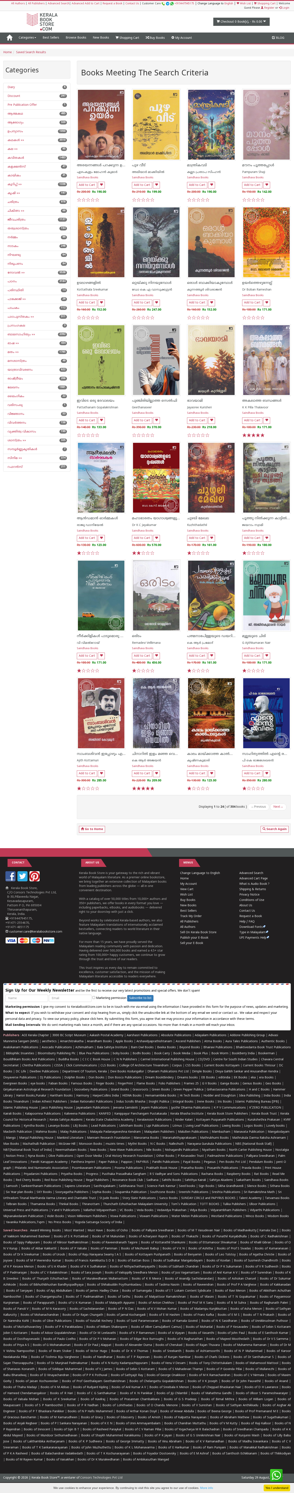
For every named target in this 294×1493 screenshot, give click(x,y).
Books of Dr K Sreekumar (21, 1255)
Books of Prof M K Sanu (195, 1303)
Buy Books (157, 38)
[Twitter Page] (23, 880)
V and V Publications (66, 1210)
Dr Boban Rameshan (256, 290)
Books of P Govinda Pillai (224, 1369)
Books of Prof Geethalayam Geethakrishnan (93, 1381)
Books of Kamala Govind (180, 1321)
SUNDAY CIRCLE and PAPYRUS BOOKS (208, 1198)
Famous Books (81, 1084)
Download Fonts (251, 927)
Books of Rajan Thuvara (203, 1345)
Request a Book (112, 3)
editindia (224, 1077)
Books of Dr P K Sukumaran (222, 1267)
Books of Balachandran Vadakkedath (57, 1454)
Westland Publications (227, 1216)
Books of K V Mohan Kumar (156, 1309)
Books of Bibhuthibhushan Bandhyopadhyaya (51, 1285)
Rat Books (261, 1174)
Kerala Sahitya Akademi (66, 1120)
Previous (258, 807)
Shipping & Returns (252, 889)
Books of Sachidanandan (87, 1309)
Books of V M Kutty (223, 1423)
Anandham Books (99, 1041)
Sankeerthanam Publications (41, 1186)
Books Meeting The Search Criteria (145, 73)
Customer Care (168, 3)
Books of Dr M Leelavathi (97, 1333)
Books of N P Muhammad (243, 1351)
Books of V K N (173, 1248)
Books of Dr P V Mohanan (97, 1339)
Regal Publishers (97, 1180)
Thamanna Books (42, 1204)
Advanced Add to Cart (85, 3)
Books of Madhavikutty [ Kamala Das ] (250, 1230)
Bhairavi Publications (217, 1047)
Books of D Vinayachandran (49, 1375)
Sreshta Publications (226, 1192)
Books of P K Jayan (158, 1435)
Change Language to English (200, 873)
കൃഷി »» (13, 193)
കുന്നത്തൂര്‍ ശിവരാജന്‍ (204, 290)
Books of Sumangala (137, 1291)
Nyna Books (36, 1156)
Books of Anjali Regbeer (20, 1423)
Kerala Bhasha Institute (187, 1114)
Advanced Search (58, 3)
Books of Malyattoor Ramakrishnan (160, 1297)
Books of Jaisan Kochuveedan (36, 1381)
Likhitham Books (131, 1126)
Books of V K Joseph (202, 1381)
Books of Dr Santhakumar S (253, 1357)
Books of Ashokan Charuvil (237, 1279)
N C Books (157, 1144)
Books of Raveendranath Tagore (115, 1242)
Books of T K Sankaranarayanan (45, 1447)
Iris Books (225, 1102)
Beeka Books (166, 1047)
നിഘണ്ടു (14, 255)
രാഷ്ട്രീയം (15, 379)
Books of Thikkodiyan (275, 1454)
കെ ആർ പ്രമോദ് (200, 643)
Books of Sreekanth (167, 1351)
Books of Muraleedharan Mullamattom (100, 1279)
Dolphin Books (74, 1077)
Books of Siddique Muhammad (60, 1369)
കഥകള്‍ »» (15, 140)
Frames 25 (191, 1084)
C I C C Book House (96, 1059)
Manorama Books (146, 1138)
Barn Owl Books (142, 1047)
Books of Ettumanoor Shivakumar (213, 1242)
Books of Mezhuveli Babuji (140, 1248)
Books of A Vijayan (171, 1333)
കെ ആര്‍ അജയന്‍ (146, 760)
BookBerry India (243, 1053)
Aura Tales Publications (241, 1041)
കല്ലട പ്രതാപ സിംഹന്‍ (204, 172)
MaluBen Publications (193, 1132)
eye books (38, 1084)
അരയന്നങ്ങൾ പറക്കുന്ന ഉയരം (103, 165)
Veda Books (145, 1210)
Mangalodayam (278, 1132)
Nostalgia (282, 1150)
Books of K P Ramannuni (137, 1333)
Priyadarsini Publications (40, 1174)
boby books (121, 1053)
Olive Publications (60, 1156)
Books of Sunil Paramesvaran (137, 1321)
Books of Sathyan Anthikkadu (237, 1405)
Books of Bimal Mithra (217, 1399)
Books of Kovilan (218, 1261)
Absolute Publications (176, 1035)
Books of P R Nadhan (82, 1405)
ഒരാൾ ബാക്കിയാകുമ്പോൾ (210, 283)
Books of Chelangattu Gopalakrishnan (156, 1381)
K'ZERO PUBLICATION (265, 1108)
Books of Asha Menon (246, 1309)
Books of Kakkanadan (275, 1285)
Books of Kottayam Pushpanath (147, 1255)
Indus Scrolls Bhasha (130, 1102)
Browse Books (76, 38)
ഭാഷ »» (13, 343)
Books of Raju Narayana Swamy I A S (94, 1255)
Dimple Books (202, 1071)
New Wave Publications (126, 1150)
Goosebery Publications (90, 1090)
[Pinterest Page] (35, 880)
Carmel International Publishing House (167, 1059)
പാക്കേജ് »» (16, 299)
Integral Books (183, 1102)
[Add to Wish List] (101, 185)
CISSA (58, 1065)
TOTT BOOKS (209, 1204)
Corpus (177, 1065)
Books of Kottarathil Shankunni (163, 1242)
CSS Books (193, 1065)
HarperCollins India (106, 1096)
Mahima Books (46, 1132)
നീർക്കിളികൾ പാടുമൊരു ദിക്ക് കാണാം (110, 636)
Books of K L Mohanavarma (135, 1447)
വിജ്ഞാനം (15, 414)
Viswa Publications (123, 1216)
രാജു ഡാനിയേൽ (90, 525)
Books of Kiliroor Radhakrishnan (65, 1242)
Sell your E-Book (191, 943)
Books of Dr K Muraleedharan (98, 1460)
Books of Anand (276, 1381)
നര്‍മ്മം (12, 237)
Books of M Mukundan (108, 1236)
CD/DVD (204, 1059)
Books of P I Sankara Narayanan (64, 1423)
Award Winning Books (45, 1230)
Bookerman (266, 1053)
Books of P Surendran (256, 1273)
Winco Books (255, 1216)
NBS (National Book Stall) (253, 1144)
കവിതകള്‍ (15, 158)
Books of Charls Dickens (212, 1357)
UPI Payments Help (252, 938)
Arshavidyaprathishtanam (154, 1041)
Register (268, 8)
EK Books (240, 1077)
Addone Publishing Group (247, 1035)
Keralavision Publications (154, 1120)
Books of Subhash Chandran (179, 1267)
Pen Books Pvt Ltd (232, 1162)
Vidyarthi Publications (265, 1210)
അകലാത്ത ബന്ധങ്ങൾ (262, 401)
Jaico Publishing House (57, 1108)
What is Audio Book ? (254, 884)
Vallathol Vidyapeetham (99, 1210)
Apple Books (124, 1041)
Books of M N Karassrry (49, 1309)
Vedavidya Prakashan (171, 1210)
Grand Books (120, 1090)
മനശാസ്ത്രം (17, 361)
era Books (266, 1077)
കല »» (12, 149)
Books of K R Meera (146, 1279)
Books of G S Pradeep (180, 1399)
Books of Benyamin (188, 1255)
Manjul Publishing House (36, 1138)
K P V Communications (230, 1108)
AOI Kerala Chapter (35, 1035)
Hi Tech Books (190, 1096)
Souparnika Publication (131, 1192)
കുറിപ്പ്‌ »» (14, 184)
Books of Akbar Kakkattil (39, 1248)
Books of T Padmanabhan (85, 1297)
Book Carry (162, 1053)
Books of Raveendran (198, 1285)
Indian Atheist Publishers (49, 1102)
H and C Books (259, 1090)
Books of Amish (149, 1417)
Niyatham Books (214, 1150)
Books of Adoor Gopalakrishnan (53, 1333)
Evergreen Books (15, 1084)
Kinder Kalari (184, 1120)
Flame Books (145, 1084)
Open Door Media (89, 1156)
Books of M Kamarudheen (58, 1417)
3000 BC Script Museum (69, 1035)
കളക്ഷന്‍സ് (16, 167)
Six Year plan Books (19, 1192)
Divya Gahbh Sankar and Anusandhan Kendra (246, 1071)
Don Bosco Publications (125, 1077)
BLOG (279, 38)
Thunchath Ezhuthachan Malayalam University (135, 1204)
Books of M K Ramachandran (209, 1375)
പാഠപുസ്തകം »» (20, 317)
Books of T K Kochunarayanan (108, 1454)
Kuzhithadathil (197, 525)
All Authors (18, 3)
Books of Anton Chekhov (156, 1303)
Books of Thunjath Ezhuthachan (45, 1279)
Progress (92, 1174)
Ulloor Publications (262, 1204)
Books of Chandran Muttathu (185, 1423)
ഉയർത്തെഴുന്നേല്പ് (257, 283)
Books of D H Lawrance (261, 1387)
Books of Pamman (104, 1248)
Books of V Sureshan (197, 1405)
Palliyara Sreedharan (260, 1156)
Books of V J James (98, 1369)
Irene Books (205, 1102)
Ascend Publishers (188, 1041)
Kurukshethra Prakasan (264, 1120)
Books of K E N (101, 1423)
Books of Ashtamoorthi (203, 1351)
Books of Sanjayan (19, 1291)
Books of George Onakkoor (166, 1375)
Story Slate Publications (139, 1198)
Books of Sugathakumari (270, 1417)
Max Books (11, 1144)
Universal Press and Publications (25, 1210)
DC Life (21, 1071)
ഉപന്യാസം (15, 131)
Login (285, 8)
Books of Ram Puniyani (209, 1447)
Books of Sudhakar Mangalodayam (178, 1261)
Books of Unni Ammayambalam (138, 1423)
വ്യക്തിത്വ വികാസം (21, 432)
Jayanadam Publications (93, 1108)
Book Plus (201, 1053)
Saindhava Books (87, 177)
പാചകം (13, 308)
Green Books (161, 1090)
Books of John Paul (231, 1333)
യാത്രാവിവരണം (20, 370)
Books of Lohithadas (117, 1405)
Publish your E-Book (194, 938)
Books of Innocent (37, 1429)
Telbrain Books (16, 1204)
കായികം (14, 175)
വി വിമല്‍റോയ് (88, 643)
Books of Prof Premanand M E (256, 1411)
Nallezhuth (176, 1144)
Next (278, 807)
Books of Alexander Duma (133, 1345)
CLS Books (108, 1065)
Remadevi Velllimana (146, 643)
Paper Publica (108, 1162)
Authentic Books (273, 1041)
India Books (272, 1096)
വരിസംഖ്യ (15, 405)
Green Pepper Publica (188, 1090)
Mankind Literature (70, 1138)
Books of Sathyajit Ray (127, 1375)
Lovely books (275, 1126)
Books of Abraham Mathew (229, 1417)
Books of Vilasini (202, 1297)
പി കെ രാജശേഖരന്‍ (258, 760)
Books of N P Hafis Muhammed (90, 1411)
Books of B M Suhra (231, 1303)
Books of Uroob (54, 1255)
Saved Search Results (31, 52)
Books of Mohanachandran (39, 1315)
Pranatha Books (192, 1168)
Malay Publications (73, 1132)
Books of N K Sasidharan (219, 1321)
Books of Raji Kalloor (256, 1423)
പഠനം (12, 281)
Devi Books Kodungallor (127, 1071)
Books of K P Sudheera (85, 1441)
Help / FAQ (247, 922)
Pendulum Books (261, 1162)
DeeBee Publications (44, 1071)
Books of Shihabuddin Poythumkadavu (114, 1285)
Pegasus (210, 1162)
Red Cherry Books (28, 1180)
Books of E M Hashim (164, 1315)
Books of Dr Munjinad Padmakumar (62, 1363)
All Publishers (36, 3)
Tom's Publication (183, 1204)
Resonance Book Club (127, 1180)
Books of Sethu (119, 1297)
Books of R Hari (61, 1393)
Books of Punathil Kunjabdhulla (224, 1236)
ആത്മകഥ (15, 114)
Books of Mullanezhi (259, 1369)
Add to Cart (87, 185)
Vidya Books (198, 1210)
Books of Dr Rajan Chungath (82, 1315)
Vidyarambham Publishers (228, 1210)
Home (7, 52)
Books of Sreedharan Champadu (246, 1429)
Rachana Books (212, 1174)
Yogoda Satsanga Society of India (98, 1222)
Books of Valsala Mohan (21, 1399)
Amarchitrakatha (72, 1041)
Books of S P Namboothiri (44, 1405)
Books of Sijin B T (66, 1429)
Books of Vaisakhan (60, 1460)
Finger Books (105, 1084)
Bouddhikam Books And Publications (29, 1059)
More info (206, 1488)
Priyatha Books (71, 1174)
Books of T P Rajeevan (133, 1357)
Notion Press (15, 1156)
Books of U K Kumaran (74, 1303)
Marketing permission (110, 998)
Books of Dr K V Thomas (129, 1351)
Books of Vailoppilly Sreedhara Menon (131, 1273)
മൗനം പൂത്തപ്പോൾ (258, 165)
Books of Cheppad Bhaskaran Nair (216, 1387)
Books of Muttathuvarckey (22, 1327)
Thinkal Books (68, 1204)
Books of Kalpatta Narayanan (185, 1417)
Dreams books (187, 1077)
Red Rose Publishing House (63, 1180)
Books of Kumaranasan (271, 1248)
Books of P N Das (121, 1309)
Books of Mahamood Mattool (256, 1363)
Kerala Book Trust (264, 1114)
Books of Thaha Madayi (20, 1387)
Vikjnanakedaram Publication (23, 1216)
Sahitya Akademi (221, 1180)
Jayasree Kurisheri (199, 407)
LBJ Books (80, 1126)
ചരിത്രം (13, 202)
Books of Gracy (92, 1417)
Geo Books (273, 1084)
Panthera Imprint (83, 1162)
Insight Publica (159, 1102)
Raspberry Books (239, 1174)
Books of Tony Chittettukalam (210, 1363)
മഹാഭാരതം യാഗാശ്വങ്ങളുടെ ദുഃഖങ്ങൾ (166, 518)
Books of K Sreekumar (59, 1399)
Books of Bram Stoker (55, 1351)
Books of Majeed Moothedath (227, 1339)
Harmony (82, 1096)
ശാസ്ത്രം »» (16, 440)
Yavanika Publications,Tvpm (25, 1222)
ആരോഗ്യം (15, 122)
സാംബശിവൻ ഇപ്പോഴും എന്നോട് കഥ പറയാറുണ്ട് (119, 754)
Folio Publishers (169, 1084)
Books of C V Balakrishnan (48, 1273)
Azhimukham (84, 1047)
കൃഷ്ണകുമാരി (198, 760)
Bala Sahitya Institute (112, 1047)
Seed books (187, 1186)
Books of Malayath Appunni (115, 1303)
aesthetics (49, 1041)
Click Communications (81, 1065)
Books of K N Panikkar (136, 1393)
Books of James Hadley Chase (97, 1291)
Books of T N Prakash (258, 1315)
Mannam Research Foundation (108, 1138)
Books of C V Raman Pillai (143, 1429)
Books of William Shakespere (106, 1327)
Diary (11, 87)
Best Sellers (51, 38)
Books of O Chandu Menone (157, 1405)
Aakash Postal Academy (107, 1035)
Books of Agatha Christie (256, 1255)
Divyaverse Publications (19, 1077)
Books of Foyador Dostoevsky (154, 1454)
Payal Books (191, 1162)
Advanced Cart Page (253, 878)
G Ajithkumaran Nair (256, 643)
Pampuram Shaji (253, 172)
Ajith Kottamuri (88, 760)
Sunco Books (168, 1198)
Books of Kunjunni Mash (241, 1435)
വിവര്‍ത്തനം (16, 423)
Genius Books (252, 1084)
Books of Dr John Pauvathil (241, 1381)
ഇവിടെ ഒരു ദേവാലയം (96, 401)
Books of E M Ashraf (194, 1454)
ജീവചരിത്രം (16, 220)
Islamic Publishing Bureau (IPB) (257, 1102)
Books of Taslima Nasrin (162, 1285)
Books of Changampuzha (43, 1297)
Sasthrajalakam (104, 1186)
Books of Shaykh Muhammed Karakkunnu (111, 1435)
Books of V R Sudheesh (261, 1267)
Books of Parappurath (39, 1303)
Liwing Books (231, 1126)
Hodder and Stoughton (219, 1096)
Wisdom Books (278, 1216)
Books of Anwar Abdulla (177, 1411)
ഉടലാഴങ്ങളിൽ (89, 283)
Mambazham (221, 1132)
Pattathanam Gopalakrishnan (97, 407)
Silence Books (256, 1186)
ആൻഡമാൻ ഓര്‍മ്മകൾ (97, 518)
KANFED (105, 1114)
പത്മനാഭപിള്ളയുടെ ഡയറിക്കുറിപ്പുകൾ (220, 636)
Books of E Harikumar (173, 1447)
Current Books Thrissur (259, 1065)
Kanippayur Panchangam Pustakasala (140, 1114)
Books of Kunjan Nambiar (172, 1357)
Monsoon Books (90, 1144)
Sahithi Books (171, 1180)
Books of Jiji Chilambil (171, 1393)
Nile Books (153, 1150)
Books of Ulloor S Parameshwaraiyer (262, 1393)
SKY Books (44, 1192)
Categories (26, 38)
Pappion (126, 1162)
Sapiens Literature (77, 1186)
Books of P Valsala (73, 1248)
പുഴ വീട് (138, 165)
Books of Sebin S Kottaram (135, 1369)
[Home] (9, 38)
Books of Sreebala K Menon (169, 1387)
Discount (13, 96)
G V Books (209, 1084)
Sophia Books (101, 1192)
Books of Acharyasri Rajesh (148, 1236)
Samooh (12, 1186)
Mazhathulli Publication (39, 1144)
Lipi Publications (157, 1126)
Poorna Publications (129, 1168)
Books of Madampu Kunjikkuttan (203, 1309)
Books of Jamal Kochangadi (126, 1315)
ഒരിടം (136, 636)
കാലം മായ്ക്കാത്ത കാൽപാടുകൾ (216, 754)
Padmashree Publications (225, 1156)
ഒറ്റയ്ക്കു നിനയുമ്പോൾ (152, 283)
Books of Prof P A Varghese (236, 1285)
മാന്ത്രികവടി (197, 165)
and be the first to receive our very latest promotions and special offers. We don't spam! (102, 990)
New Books (101, 38)
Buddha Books (68, 1059)
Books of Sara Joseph (86, 1273)
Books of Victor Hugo (91, 1351)
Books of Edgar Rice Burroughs (142, 1339)
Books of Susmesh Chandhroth (256, 1261)
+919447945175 (184, 3)
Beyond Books (189, 1047)
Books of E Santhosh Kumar (268, 1333)
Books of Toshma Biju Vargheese (55, 1357)
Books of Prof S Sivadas (234, 1248)
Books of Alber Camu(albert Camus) (156, 1327)
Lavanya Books (59, 1126)
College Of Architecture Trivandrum (144, 1065)
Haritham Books (61, 1096)
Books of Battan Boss (134, 1261)
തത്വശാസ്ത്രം (18, 228)
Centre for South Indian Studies (235, 1059)
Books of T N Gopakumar (236, 1297)
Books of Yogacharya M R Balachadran (192, 1429)
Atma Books (213, 1041)
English (228, 3)
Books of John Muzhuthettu (91, 1447)
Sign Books (206, 1186)
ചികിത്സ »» (15, 211)
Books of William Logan (255, 1399)
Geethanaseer (142, 407)
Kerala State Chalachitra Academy (110, 1120)
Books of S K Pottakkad (71, 1236)
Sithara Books (280, 1186)
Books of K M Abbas (55, 1387)
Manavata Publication (249, 1132)
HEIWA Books (132, 1096)
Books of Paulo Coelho (59, 1339)
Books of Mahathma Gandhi (211, 1393)
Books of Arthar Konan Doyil (136, 1411)
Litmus (177, 1126)
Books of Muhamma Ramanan (244, 1345)
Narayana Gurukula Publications (209, 1144)
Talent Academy (250, 1198)
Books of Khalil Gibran (255, 1242)
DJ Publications (50, 1077)
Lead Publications (103, 1126)
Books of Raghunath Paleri (269, 1303)
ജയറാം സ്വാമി (252, 525)
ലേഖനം (13, 387)
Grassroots (140, 1090)
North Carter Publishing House (250, 1150)
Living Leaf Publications (202, 1126)
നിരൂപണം (15, 264)
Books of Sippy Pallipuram (21, 1242)
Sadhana (152, 1180)
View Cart (186, 889)
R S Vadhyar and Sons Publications (174, 1174)
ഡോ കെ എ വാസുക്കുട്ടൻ (152, 290)
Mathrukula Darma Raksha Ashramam (259, 1138)
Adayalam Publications (210, 1035)
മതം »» (13, 352)
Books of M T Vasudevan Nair (199, 1230)
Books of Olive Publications (52, 1321)
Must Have (95, 1230)
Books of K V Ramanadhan (205, 1441)
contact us (230, 1013)
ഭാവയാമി (195, 401)
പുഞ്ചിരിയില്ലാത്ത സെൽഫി (154, 401)
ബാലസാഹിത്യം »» (21, 334)
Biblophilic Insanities (20, 1053)
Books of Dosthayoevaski (21, 1339)
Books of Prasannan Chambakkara (134, 1399)
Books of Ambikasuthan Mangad (146, 1460)
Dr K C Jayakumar (144, 525)
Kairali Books (12, 1114)
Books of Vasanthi (201, 1333)
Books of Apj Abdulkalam (54, 1291)
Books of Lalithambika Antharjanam (39, 1441)
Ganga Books (229, 1084)
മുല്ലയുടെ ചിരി (254, 636)
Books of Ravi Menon (230, 1291)
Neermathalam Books (71, 1150)
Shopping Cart (266, 3)
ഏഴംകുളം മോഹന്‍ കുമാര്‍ (97, 172)
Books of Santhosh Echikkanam (234, 1454)
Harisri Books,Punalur (31, 1096)
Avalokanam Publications (20, 1047)
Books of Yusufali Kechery (94, 1321)
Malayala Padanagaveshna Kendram (115, 1132)
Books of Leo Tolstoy (220, 1255)
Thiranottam (91, 1204)
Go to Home (93, 829)
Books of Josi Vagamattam (180, 1273)
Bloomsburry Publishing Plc (57, 1053)
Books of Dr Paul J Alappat (92, 1345)
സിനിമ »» (14, 458)
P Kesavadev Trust (191, 1156)
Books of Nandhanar (98, 1357)
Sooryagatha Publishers (71, 1192)
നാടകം (13, 246)
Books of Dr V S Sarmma (270, 1339)
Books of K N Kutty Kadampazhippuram (119, 1363)
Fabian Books (58, 1084)
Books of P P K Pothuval (90, 1375)
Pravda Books (251, 1168)
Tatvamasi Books (277, 1198)
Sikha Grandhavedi (230, 1186)
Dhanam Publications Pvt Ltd (168, 1071)
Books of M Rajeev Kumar (24, 1460)
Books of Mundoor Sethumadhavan (51, 1435)
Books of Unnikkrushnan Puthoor (264, 1321)
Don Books (96, 1077)
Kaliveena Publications (79, 1114)
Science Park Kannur (161, 1186)
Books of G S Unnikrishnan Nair (198, 1435)
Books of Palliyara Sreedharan (153, 1230)
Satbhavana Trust (131, 1186)
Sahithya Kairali (195, 1180)
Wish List (245, 3)
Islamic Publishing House (20, 1108)
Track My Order (191, 916)
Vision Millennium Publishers (87, 1216)
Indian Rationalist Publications (91, 1102)
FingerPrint (125, 1084)
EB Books (208, 1077)
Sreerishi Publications (193, 1192)
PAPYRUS (142, 1162)
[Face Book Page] (11, 880)
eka (253, 1077)
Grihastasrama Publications (226, 1090)
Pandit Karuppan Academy (49, 1162)
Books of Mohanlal (199, 1327)
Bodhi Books (142, 1053)
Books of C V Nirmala (249, 1375)
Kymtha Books (34, 1126)
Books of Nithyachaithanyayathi (132, 1267)
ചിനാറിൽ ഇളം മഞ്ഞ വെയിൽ (157, 754)
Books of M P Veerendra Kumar (38, 1261)
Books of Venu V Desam (168, 1363)
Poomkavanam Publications (91, 1168)
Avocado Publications (57, 1047)
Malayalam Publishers (159, 1132)
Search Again (276, 829)
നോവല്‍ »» (16, 273)
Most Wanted (74, 1230)
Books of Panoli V (15, 1309)
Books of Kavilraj (92, 1399)
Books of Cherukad (168, 1345)
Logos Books (253, 1126)
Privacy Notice (249, 895)
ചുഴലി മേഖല (198, 518)
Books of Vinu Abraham (165, 1441)
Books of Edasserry (120, 1417)
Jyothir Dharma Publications (190, 1108)
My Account (183, 38)
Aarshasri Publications (142, 1035)
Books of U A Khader (52, 1267)
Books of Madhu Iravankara (248, 1441)
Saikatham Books (248, 1180)
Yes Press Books (59, 1222)
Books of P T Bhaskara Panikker (41, 1411)
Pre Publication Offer (22, 105)
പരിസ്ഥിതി (15, 290)
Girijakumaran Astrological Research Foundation (37, 1090)
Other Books (165, 1156)
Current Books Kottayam (222, 1065)
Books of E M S (229, 1315)
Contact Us (132, 3)
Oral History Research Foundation (129, 1156)
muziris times (115, 1144)
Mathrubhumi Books (214, 1138)
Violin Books (55, 1216)
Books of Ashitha (200, 1248)
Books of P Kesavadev (232, 1327)
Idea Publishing (249, 1096)
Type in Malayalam (252, 932)
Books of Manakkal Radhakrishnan (253, 1447)
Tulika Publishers (234, 1204)
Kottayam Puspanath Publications (220, 1120)
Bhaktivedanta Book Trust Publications (263, 1047)
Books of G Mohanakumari (52, 1345)
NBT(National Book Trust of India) (27, 1150)
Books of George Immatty (125, 1441)
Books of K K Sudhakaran (88, 1267)
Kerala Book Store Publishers (227, 1114)
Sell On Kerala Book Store (198, 932)
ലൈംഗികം (15, 396)
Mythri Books (137, 1144)
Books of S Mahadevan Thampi (180, 1369)
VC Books (126, 1210)
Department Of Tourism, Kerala (84, 1071)
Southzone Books (162, 1192)
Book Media (181, 1053)
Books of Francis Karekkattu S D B (89, 1261)
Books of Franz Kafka (198, 1315)
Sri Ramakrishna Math (259, 1192)
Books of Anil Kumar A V (220, 1273)
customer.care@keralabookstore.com (35, 932)
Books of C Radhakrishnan (269, 1236)
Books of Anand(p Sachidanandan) (189, 1279)
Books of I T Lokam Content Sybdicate (183, 1291)
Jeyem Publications (154, 1108)
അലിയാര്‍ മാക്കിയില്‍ (148, 172)
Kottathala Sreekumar (92, 290)
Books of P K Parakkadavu (64, 1327)
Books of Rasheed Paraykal (102, 1429)
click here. (97, 1019)
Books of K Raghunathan (185, 1339)
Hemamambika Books (160, 1096)
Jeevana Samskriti (125, 1108)
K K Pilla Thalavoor (255, 407)
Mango (11, 1138)
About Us (245, 905)
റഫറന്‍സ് (15, 467)
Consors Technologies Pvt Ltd (101, 1478)
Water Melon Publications (190, 1216)
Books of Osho (117, 1230)
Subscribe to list (140, 998)
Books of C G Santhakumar (96, 1393)
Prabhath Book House (161, 1168)
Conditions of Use (251, 900)
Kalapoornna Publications (43, 1114)
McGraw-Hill (67, 1144)
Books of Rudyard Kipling (90, 1387)
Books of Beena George (214, 1411)
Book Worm (219, 1053)
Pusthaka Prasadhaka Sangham (124, 1174)
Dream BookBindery (159, 1077)
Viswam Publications (153, 1216)
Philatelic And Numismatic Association (41, 1168)
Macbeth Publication (17, 1132)
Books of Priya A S (16, 1345)
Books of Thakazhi (185, 1236)
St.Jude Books (109, 1198)
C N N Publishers (125, 1059)
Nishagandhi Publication (181, 1150)
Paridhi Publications (165, 1162)
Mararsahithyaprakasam (179, 1138)
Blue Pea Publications (94, 1053)
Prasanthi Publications (222, 1168)
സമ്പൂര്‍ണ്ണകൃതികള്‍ (22, 449)
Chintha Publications (36, 1065)
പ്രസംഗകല (16, 326)
